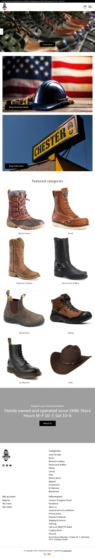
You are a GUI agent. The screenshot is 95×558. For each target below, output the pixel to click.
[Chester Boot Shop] (4, 6)
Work (70, 233)
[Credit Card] (45, 554)
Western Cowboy (24, 283)
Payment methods (57, 517)
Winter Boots (24, 233)
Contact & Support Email (60, 500)
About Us (47, 423)
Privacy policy (55, 514)
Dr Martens (24, 382)
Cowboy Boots (55, 530)
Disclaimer (53, 503)
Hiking (70, 333)
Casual (52, 471)
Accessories (54, 485)
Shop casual (47, 44)
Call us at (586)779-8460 (60, 527)
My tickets (7, 507)
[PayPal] (49, 554)
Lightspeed (67, 551)
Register (6, 500)
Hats (71, 382)
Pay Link (52, 534)
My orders (7, 503)
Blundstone (24, 333)
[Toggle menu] (90, 6)
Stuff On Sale (55, 455)
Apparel (52, 481)
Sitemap (52, 524)
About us (53, 507)
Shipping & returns (57, 520)
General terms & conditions (61, 510)
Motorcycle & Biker (70, 283)
